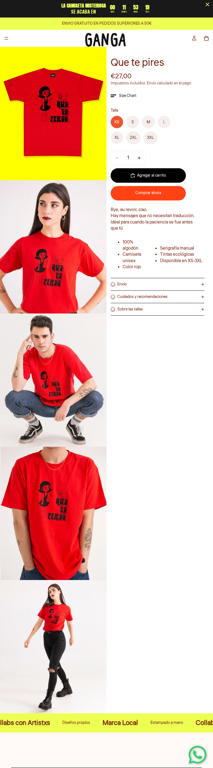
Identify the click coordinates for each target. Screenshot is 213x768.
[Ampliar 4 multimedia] (53, 513)
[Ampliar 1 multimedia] (53, 113)
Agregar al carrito (151, 175)
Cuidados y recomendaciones (142, 297)
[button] (123, 96)
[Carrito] (206, 38)
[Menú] (6, 38)
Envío (122, 284)
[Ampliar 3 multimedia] (53, 380)
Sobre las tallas (130, 309)
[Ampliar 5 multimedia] (53, 646)
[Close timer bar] (207, 4)
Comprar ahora (148, 193)
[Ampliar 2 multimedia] (53, 246)
